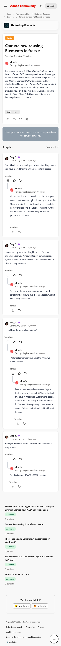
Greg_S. (13, 157)
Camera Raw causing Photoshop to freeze (24, 524)
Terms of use (31, 627)
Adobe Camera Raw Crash (17, 574)
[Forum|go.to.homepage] (23, 6)
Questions (10, 17)
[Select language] (40, 6)
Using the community (14, 627)
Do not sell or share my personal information (23, 637)
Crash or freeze (12, 112)
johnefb (13, 62)
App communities (23, 14)
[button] (6, 7)
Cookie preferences (13, 632)
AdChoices (13, 642)
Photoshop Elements (42, 14)
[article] (30, 169)
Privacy (41, 627)
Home (9, 14)
